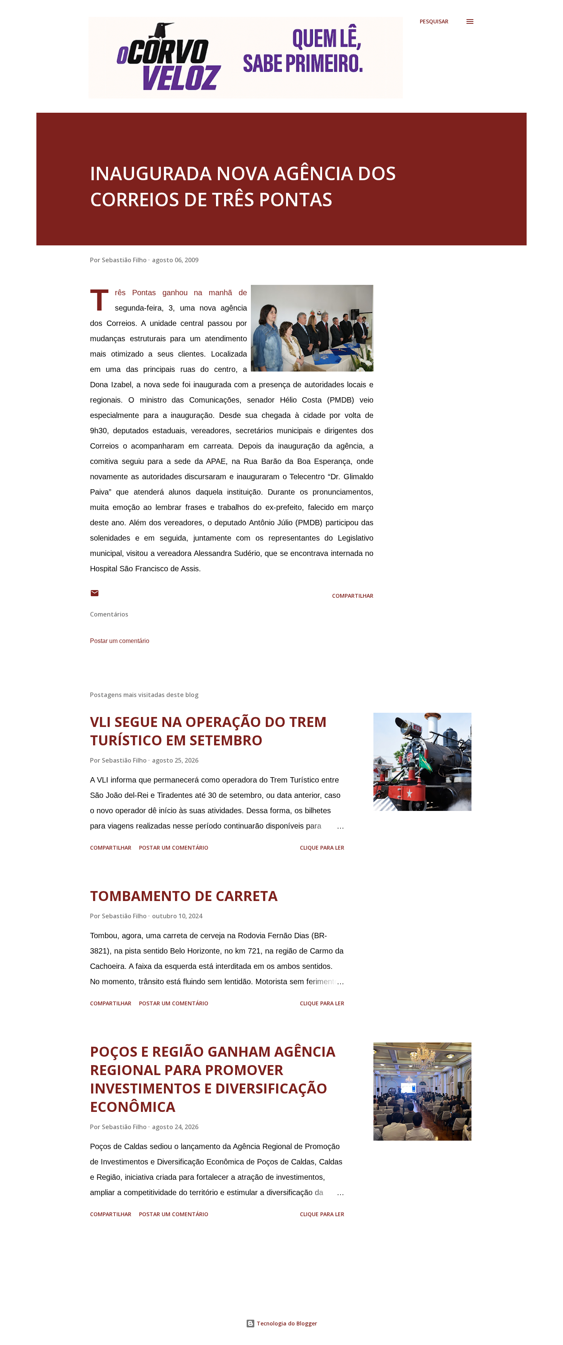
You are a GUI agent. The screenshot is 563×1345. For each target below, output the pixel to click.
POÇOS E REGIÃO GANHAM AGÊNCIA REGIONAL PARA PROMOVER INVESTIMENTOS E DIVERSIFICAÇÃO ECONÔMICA (213, 1079)
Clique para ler (322, 847)
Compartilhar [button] (352, 595)
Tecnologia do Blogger (286, 1323)
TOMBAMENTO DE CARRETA (184, 895)
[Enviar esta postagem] (94, 595)
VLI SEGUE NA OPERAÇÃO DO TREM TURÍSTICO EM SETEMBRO (208, 731)
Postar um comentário (119, 641)
